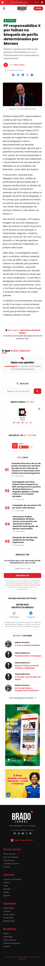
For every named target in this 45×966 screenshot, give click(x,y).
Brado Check (8, 914)
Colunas (6, 911)
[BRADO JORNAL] (22, 8)
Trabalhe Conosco (11, 863)
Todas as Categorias (12, 879)
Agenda (6, 895)
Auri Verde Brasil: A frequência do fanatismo (27, 689)
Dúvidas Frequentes (11, 943)
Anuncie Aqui (8, 860)
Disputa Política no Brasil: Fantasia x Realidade (27, 666)
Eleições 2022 (9, 921)
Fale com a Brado (10, 857)
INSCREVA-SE (22, 575)
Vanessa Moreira (22, 653)
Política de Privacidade (32, 585)
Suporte (6, 946)
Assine (38, 8)
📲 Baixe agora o (22, 331)
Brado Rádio (8, 908)
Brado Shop (8, 918)
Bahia (5, 886)
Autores (6, 867)
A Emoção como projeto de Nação (28, 678)
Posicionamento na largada (28, 655)
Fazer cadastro (9, 940)
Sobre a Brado (9, 854)
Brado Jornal (19, 65)
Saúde (6, 892)
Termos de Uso (17, 585)
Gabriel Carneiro (22, 642)
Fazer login (7, 937)
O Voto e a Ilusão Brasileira (27, 645)
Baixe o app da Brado (23, 840)
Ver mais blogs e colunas (21, 698)
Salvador (7, 889)
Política (11, 20)
